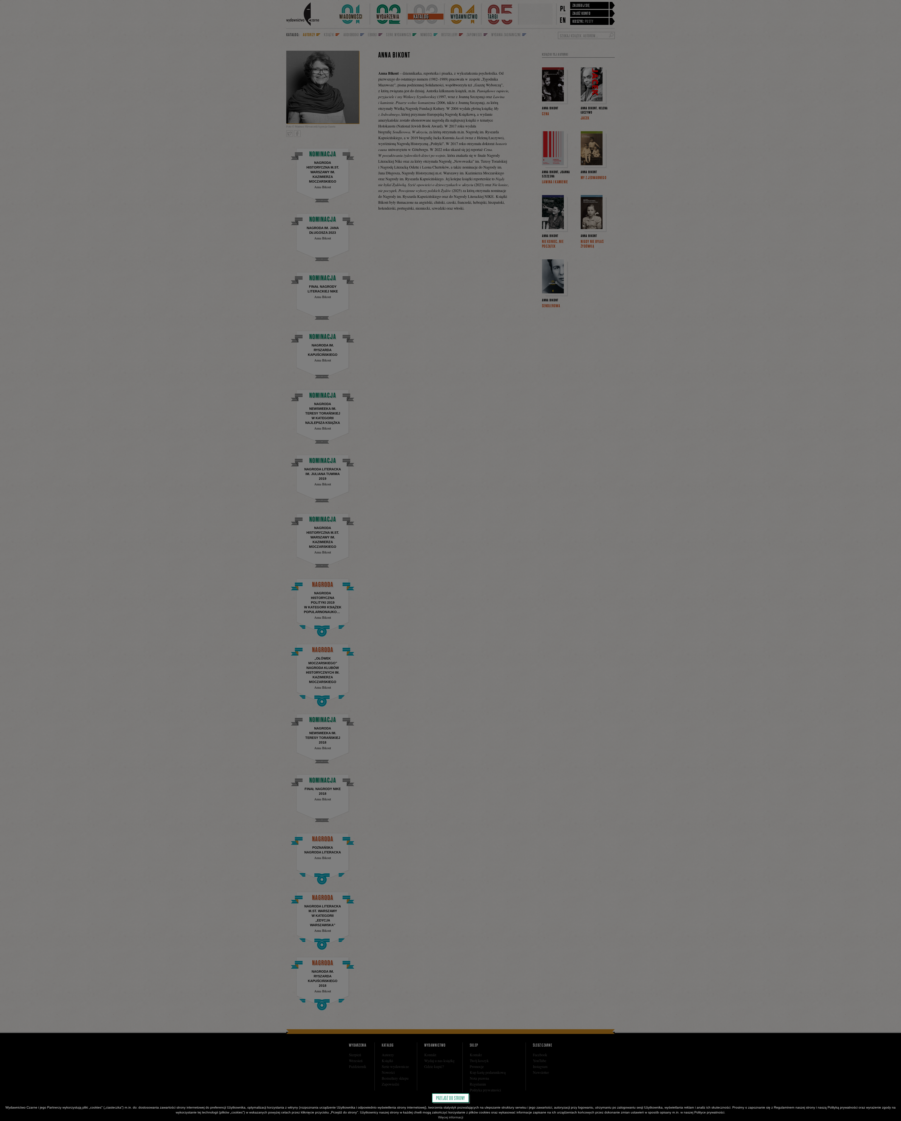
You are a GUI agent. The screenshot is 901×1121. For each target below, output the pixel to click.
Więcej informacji (450, 1117)
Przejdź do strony (450, 1098)
